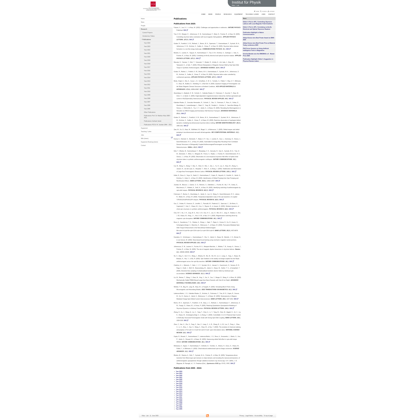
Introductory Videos (148, 36)
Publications (146, 39)
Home (257, 11)
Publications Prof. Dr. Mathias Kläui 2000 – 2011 (157, 116)
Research (228, 14)
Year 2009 (147, 95)
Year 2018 (147, 64)
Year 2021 (147, 53)
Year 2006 (147, 105)
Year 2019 (147, 60)
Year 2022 (147, 50)
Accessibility (259, 415)
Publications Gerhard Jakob (152, 121)
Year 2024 (147, 43)
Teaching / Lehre (252, 14)
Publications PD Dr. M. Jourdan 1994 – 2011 (158, 124)
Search (264, 11)
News (210, 14)
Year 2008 (147, 98)
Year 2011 (147, 88)
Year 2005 (147, 109)
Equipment (238, 14)
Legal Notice (249, 415)
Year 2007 (147, 102)
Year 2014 (147, 77)
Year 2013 (147, 81)
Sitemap (272, 11)
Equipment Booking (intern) (149, 142)
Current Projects (147, 32)
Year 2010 (147, 91)
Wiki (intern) (144, 138)
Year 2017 (147, 67)
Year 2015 (147, 74)
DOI (185, 30)
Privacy (241, 415)
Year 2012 (147, 84)
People (218, 14)
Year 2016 (147, 70)
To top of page (268, 415)
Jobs (263, 14)
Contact (271, 14)
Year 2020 (147, 57)
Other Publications (150, 112)
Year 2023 (147, 46)
